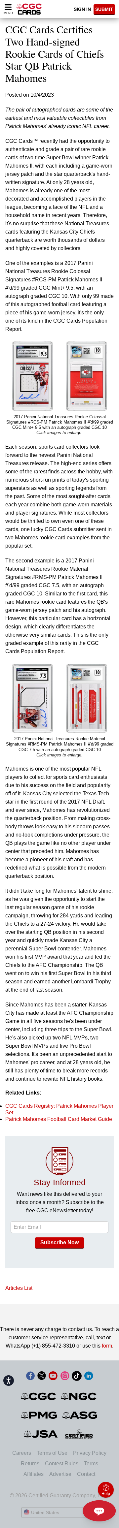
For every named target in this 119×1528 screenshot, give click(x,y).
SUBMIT (104, 9)
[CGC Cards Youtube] (53, 1377)
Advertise (60, 1474)
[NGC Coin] (79, 1396)
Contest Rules (61, 1463)
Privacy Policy (89, 1453)
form (107, 1346)
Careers (21, 1453)
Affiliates (33, 1474)
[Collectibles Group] (79, 1434)
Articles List (18, 1288)
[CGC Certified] (29, 9)
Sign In (82, 9)
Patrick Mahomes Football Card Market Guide (58, 1119)
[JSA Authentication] (40, 1434)
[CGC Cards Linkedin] (89, 1377)
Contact (86, 1474)
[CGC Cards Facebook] (30, 1377)
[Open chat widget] (99, 1510)
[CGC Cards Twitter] (41, 1377)
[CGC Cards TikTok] (77, 1377)
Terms (91, 1463)
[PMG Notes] (39, 1415)
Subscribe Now (59, 1242)
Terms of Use (52, 1453)
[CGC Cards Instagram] (65, 1377)
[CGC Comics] (39, 1396)
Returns (30, 1463)
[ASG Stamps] (80, 1415)
